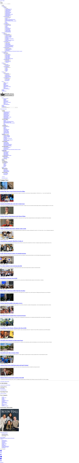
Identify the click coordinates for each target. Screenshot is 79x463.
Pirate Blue (6, 69)
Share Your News (7, 75)
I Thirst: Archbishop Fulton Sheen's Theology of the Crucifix (13, 228)
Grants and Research (8, 31)
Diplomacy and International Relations (10, 19)
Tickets (4, 164)
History (5, 87)
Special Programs (7, 13)
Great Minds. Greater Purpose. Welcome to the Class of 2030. (13, 328)
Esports (5, 166)
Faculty (6, 26)
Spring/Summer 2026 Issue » (4, 432)
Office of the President (6, 88)
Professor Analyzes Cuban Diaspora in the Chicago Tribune (12, 216)
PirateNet (3, 90)
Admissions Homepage (8, 35)
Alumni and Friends (6, 73)
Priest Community (7, 56)
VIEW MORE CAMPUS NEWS (4, 381)
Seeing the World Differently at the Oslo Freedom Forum (12, 203)
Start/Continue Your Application (9, 45)
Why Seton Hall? (6, 173)
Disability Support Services (5, 446)
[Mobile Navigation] (2, 2)
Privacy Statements (2, 437)
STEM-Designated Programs (9, 14)
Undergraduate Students (7, 34)
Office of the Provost (6, 133)
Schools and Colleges (6, 16)
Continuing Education (8, 10)
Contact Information (7, 44)
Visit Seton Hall (6, 103)
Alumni (3, 71)
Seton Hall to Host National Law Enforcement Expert (11, 340)
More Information (2, 388)
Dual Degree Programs (7, 114)
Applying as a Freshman (8, 36)
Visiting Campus (4, 444)
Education (3, 401)
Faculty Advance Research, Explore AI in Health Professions (13, 253)
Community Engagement (5, 400)
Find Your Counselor (8, 40)
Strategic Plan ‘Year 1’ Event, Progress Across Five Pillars (12, 191)
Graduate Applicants (8, 49)
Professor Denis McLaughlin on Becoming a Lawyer (11, 303)
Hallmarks (5, 83)
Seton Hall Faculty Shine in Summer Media (9, 352)
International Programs (8, 15)
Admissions (3, 32)
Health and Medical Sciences (9, 20)
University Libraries (7, 29)
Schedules (5, 163)
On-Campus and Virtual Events (9, 38)
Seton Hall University (5, 433)
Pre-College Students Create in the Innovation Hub (11, 265)
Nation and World (4, 404)
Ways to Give (7, 80)
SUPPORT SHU (4, 106)
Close (3, 5)
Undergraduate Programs (7, 111)
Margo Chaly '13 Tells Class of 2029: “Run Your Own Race (12, 290)
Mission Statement (6, 100)
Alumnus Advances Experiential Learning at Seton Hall (12, 377)
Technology (3, 442)
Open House (7, 39)
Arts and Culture (4, 397)
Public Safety (3, 445)
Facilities (6, 70)
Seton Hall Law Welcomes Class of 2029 (8, 278)
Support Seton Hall (6, 77)
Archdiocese (7, 62)
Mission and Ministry (6, 151)
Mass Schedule (7, 60)
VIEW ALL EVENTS (3, 393)
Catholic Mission (6, 52)
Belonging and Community (7, 86)
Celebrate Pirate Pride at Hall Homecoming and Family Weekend (14, 365)
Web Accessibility (4, 443)
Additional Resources (6, 23)
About (3, 81)
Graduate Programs (7, 9)
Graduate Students (6, 41)
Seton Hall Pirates (6, 64)
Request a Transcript (6, 171)
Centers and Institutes (8, 28)
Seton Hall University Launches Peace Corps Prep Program (13, 315)
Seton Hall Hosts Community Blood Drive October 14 (11, 241)
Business (6, 18)
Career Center (4, 441)
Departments (7, 27)
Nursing (6, 22)
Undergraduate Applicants (7, 147)
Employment (3, 447)
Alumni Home (7, 74)
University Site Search (5, 107)
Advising (5, 127)
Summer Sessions (6, 117)
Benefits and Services (8, 76)
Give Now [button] (3, 176)
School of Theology (7, 57)
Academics (5, 7)
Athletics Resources (6, 66)
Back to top (1, 462)
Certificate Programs (8, 12)
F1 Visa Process (7, 50)
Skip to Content (2, 0)
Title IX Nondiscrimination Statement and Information (7, 438)
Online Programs (7, 11)
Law (5, 21)
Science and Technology (5, 405)
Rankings (5, 84)
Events (3, 89)
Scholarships (5, 137)
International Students (6, 47)
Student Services (6, 101)
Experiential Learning (8, 25)
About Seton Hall (6, 98)
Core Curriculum (6, 130)
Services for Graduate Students (9, 46)
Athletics (5, 63)
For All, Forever (7, 79)
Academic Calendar (7, 30)
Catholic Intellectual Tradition (9, 58)
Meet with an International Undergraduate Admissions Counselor (13, 51)
